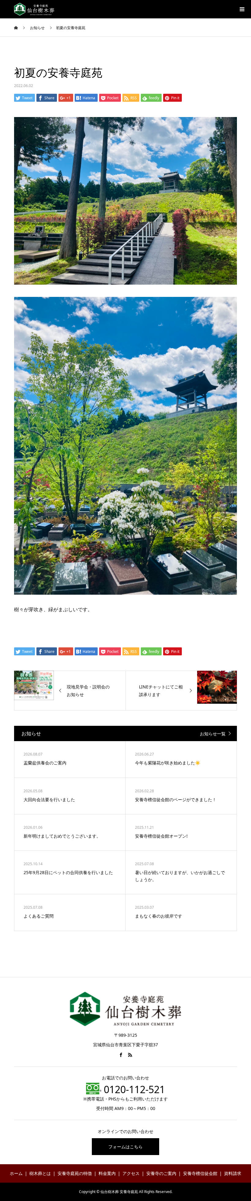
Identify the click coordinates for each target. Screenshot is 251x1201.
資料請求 (232, 1173)
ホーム (16, 1173)
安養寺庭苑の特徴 (75, 1173)
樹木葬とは (40, 1173)
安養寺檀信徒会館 (200, 1173)
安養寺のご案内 (161, 1173)
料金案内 (107, 1173)
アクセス (131, 1173)
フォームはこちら (125, 1147)
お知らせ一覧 (213, 734)
